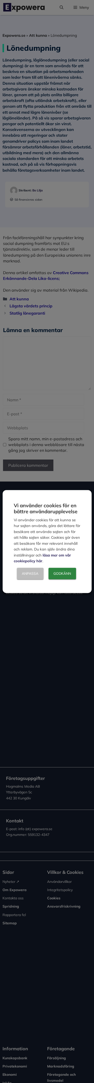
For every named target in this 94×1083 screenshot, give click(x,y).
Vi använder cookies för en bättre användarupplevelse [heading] (45, 508)
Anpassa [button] (30, 573)
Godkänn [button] (62, 573)
